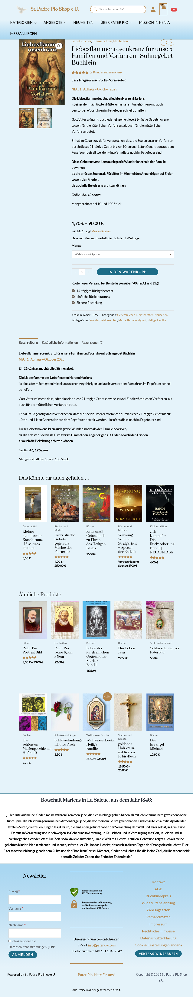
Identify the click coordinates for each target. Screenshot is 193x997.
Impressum (158, 924)
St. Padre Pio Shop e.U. (55, 9)
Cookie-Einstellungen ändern (158, 945)
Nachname (17, 925)
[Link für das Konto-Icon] (153, 9)
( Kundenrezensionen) (106, 72)
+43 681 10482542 (108, 951)
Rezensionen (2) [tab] (92, 342)
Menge (76, 245)
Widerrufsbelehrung (158, 903)
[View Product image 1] (26, 118)
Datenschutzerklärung (158, 938)
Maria (122, 320)
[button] (34, 22)
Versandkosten (101, 231)
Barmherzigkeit (136, 320)
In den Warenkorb (128, 272)
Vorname (15, 908)
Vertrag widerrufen (158, 953)
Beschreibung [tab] (28, 342)
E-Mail (14, 892)
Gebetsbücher (81, 41)
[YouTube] (174, 9)
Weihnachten (109, 320)
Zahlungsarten (158, 910)
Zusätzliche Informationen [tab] (60, 342)
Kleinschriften (102, 41)
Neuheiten (120, 41)
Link (52, 947)
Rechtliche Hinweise (158, 931)
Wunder (95, 320)
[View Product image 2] (44, 118)
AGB (158, 889)
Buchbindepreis (158, 896)
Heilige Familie (157, 320)
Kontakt (158, 882)
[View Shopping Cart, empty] (163, 9)
